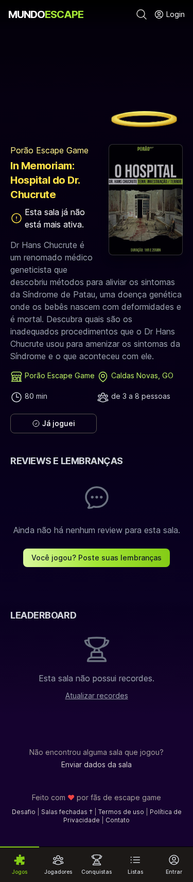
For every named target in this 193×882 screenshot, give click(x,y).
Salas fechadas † (67, 812)
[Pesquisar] (141, 14)
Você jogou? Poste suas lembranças (96, 557)
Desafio (24, 812)
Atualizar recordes (96, 695)
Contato (118, 820)
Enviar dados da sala (96, 764)
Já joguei (58, 423)
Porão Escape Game (49, 150)
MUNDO (45, 14)
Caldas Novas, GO (142, 375)
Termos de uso (121, 812)
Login (174, 14)
